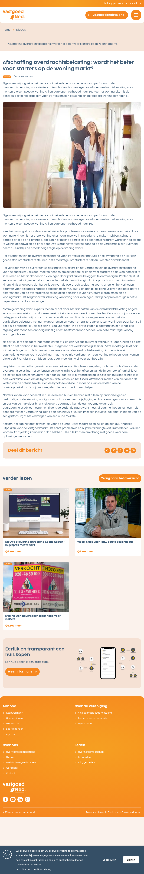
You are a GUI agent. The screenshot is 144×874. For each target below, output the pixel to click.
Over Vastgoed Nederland (20, 752)
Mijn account (85, 723)
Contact (10, 773)
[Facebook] (5, 799)
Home (6, 29)
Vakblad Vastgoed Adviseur (21, 762)
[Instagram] (27, 799)
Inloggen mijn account (121, 3)
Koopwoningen (14, 713)
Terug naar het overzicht (120, 478)
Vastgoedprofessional (109, 15)
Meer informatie (20, 671)
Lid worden (84, 757)
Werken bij (12, 768)
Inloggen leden (86, 762)
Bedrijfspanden (14, 729)
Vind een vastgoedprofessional (95, 713)
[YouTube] (13, 799)
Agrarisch (11, 734)
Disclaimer (114, 812)
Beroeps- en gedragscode (92, 718)
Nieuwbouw (12, 723)
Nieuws (21, 29)
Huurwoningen (14, 718)
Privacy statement (96, 812)
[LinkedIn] (20, 799)
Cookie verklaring (131, 812)
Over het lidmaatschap (91, 752)
